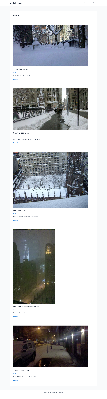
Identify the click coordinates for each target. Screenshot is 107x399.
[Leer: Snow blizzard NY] (50, 346)
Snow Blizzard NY (21, 133)
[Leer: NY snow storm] (50, 179)
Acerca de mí (92, 3)
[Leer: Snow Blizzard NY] (50, 109)
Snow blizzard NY (21, 370)
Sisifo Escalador (17, 3)
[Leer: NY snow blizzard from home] (34, 266)
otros (14, 72)
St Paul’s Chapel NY (22, 69)
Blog (85, 3)
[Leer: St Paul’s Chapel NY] (50, 45)
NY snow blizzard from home (26, 307)
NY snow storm (20, 210)
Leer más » (16, 79)
